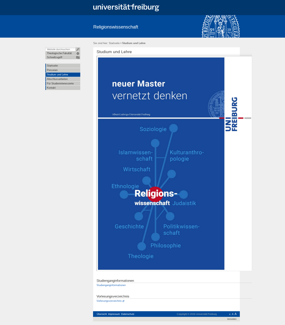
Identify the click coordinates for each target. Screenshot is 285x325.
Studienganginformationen (111, 285)
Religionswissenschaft (115, 26)
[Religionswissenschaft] (221, 26)
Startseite (114, 43)
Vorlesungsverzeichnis (109, 300)
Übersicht (102, 314)
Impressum (114, 314)
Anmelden (232, 319)
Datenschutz (127, 314)
